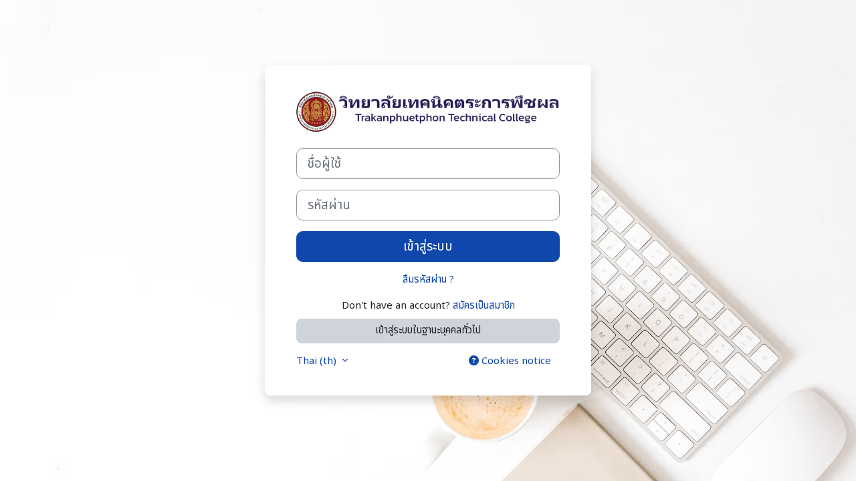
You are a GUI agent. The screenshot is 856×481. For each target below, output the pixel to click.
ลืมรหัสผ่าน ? (428, 279)
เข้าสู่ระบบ (428, 246)
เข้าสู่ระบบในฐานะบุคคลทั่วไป (428, 330)
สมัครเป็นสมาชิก (484, 305)
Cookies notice (515, 361)
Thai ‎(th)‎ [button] (317, 361)
